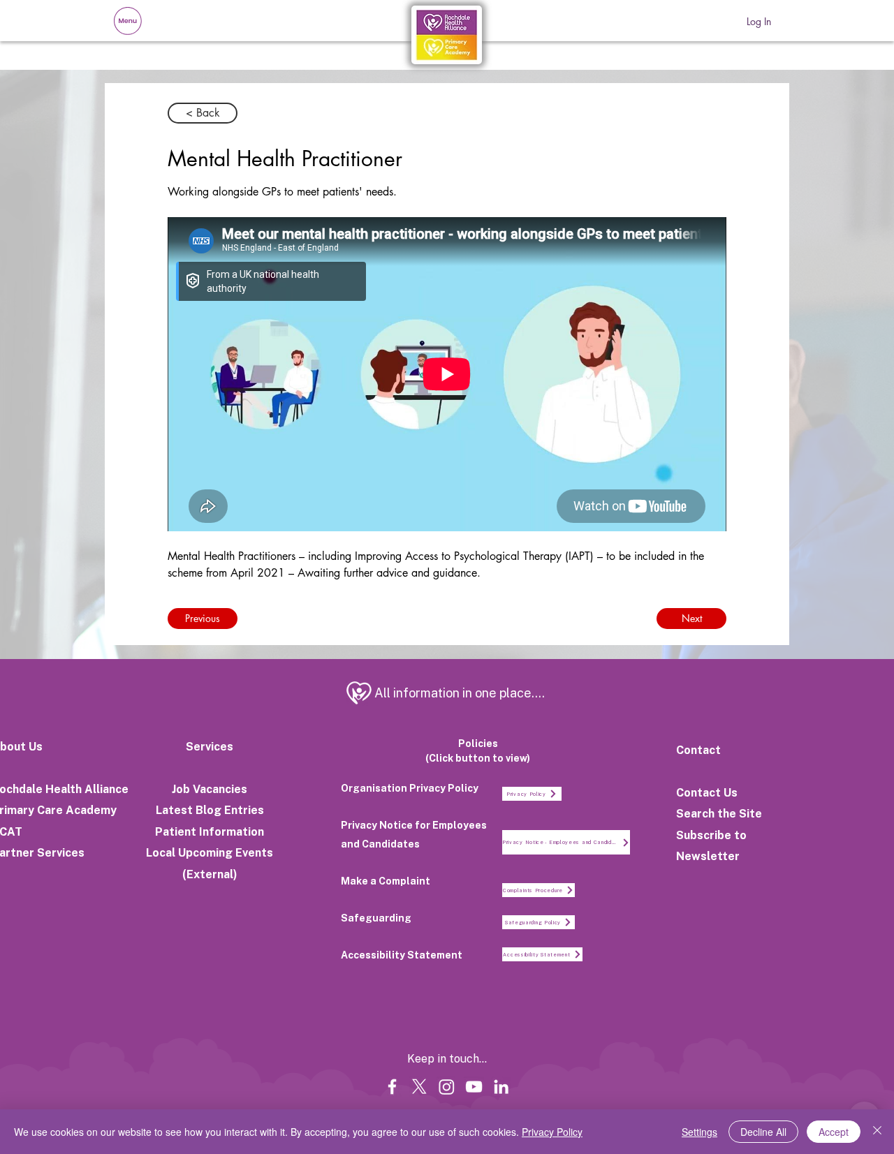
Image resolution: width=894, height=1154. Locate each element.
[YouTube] (474, 1087)
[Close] (877, 1131)
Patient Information (209, 831)
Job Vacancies (209, 789)
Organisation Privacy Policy (409, 788)
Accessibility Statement (401, 955)
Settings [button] (699, 1132)
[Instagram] (447, 1087)
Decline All (763, 1132)
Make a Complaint (385, 881)
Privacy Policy (552, 1132)
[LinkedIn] (501, 1087)
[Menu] (127, 20)
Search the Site (719, 813)
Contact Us (707, 792)
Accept (834, 1132)
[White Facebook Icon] (392, 1087)
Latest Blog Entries (210, 810)
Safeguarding (376, 918)
